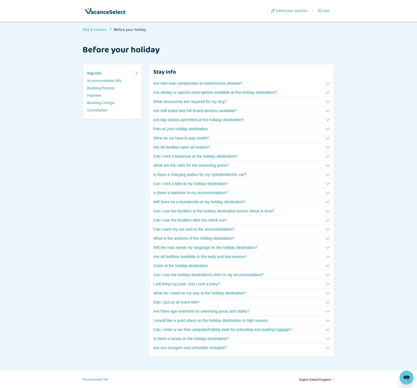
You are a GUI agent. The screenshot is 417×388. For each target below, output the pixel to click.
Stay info (94, 73)
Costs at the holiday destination (180, 266)
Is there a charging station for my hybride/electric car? (199, 174)
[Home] (105, 11)
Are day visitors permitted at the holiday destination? (198, 120)
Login (326, 10)
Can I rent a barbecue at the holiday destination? (195, 156)
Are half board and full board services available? (195, 111)
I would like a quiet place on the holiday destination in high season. (211, 320)
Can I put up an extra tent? (176, 302)
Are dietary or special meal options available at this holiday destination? (215, 92)
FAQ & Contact (94, 29)
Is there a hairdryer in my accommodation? (190, 193)
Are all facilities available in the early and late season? (200, 256)
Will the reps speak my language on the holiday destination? (205, 247)
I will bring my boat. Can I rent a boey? (186, 284)
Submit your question (291, 10)
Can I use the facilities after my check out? (190, 220)
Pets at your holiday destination (180, 129)
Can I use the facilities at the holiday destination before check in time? (213, 211)
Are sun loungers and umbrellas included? (189, 348)
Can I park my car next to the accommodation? (193, 229)
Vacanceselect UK (95, 379)
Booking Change (100, 102)
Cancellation (97, 110)
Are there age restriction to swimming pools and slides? (201, 311)
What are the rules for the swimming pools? (190, 165)
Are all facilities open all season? (181, 147)
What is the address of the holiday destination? (193, 238)
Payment (94, 95)
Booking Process (101, 88)
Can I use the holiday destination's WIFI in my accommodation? (208, 275)
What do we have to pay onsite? (181, 138)
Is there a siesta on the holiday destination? (190, 339)
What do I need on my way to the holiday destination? (199, 293)
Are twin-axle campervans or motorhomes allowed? (197, 83)
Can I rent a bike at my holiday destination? (190, 184)
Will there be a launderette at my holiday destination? (199, 202)
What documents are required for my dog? (190, 101)
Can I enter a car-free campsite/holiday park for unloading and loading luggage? (222, 329)
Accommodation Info (104, 80)
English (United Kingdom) (315, 379)
